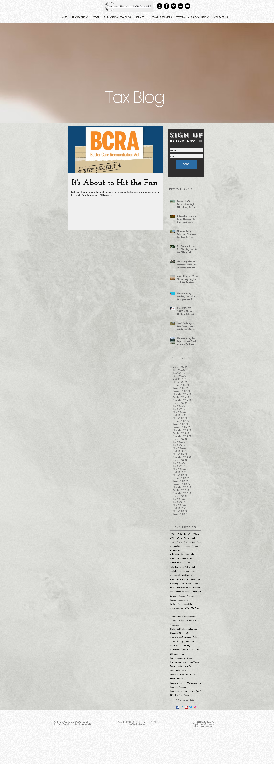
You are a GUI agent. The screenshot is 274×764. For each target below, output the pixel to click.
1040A (187, 534)
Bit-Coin (173, 596)
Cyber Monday (176, 641)
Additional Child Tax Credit (182, 554)
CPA (187, 608)
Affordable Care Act (179, 567)
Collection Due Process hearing (183, 629)
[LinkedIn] (180, 6)
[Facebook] (166, 6)
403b (192, 538)
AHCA (192, 542)
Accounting (175, 546)
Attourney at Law (177, 583)
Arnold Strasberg (177, 579)
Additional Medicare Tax (181, 558)
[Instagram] (159, 6)
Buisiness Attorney (186, 596)
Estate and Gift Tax (178, 670)
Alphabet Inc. (175, 571)
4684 (172, 542)
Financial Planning (178, 687)
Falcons (180, 678)
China (196, 620)
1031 (172, 534)
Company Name (177, 633)
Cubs (195, 637)
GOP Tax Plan (176, 695)
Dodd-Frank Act (188, 649)
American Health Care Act (181, 575)
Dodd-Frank (175, 649)
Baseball (196, 587)
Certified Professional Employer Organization (186, 616)
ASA (199, 542)
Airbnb (192, 567)
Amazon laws (189, 571)
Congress (190, 633)
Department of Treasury (180, 645)
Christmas (174, 625)
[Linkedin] (182, 707)
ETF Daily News (177, 654)
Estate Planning (189, 666)
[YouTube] (187, 6)
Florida (191, 691)
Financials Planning (178, 691)
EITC (199, 649)
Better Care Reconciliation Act (188, 591)
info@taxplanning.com (137, 724)
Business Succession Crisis (181, 604)
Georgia (187, 695)
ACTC (179, 542)
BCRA (172, 587)
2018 (179, 538)
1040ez (195, 534)
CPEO (172, 612)
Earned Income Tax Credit (181, 658)
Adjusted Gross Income (180, 562)
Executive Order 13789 (180, 674)
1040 (179, 534)
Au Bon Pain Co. (193, 583)
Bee (171, 591)
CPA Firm (195, 608)
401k (186, 538)
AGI (185, 542)
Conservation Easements (180, 637)
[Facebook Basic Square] (177, 707)
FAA (194, 674)
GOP (198, 691)
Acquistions (175, 550)
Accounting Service (190, 546)
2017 (172, 538)
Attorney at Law (193, 579)
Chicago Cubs (185, 620)
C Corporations (177, 608)
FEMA (172, 678)
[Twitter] (173, 6)
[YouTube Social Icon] (186, 707)
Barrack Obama (184, 587)
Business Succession (179, 600)
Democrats (189, 641)
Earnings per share (178, 662)
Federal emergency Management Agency (186, 683)
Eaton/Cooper (194, 662)
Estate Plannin (176, 666)
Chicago (174, 620)
